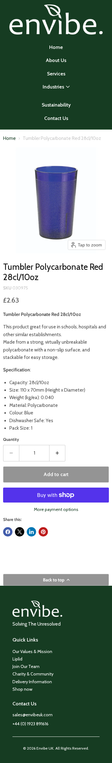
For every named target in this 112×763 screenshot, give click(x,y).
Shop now (22, 689)
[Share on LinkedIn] (31, 531)
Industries (53, 87)
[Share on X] (19, 531)
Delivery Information (32, 681)
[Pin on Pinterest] (43, 531)
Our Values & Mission (32, 651)
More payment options (56, 509)
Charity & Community (33, 674)
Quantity (11, 439)
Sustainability (56, 105)
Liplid (17, 659)
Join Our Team (26, 666)
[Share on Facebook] (7, 531)
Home (56, 47)
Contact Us (56, 118)
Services (56, 74)
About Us (56, 60)
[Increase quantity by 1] (57, 453)
